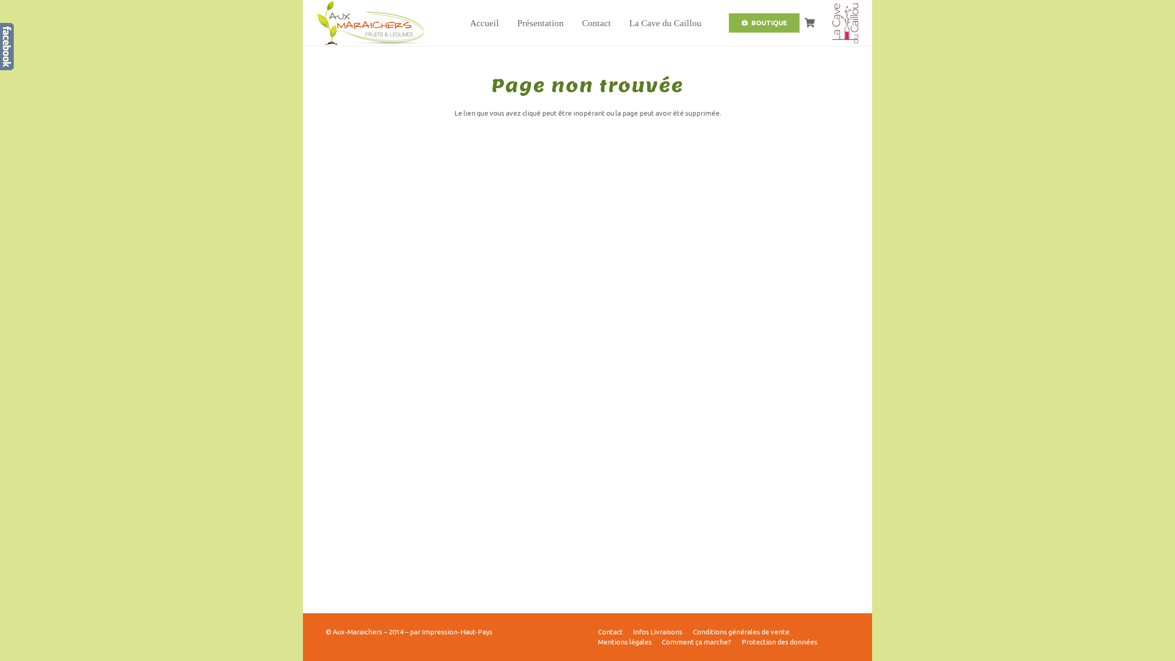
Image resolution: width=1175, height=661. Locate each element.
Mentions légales (625, 642)
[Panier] (810, 23)
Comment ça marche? (696, 642)
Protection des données (779, 642)
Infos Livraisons (658, 632)
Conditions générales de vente (741, 632)
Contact (610, 632)
